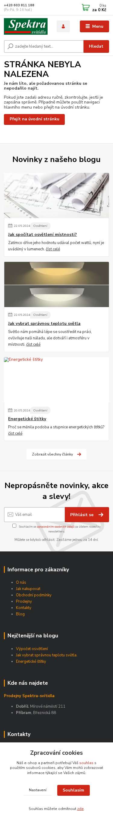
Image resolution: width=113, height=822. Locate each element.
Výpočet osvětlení (32, 649)
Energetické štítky (27, 419)
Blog (20, 614)
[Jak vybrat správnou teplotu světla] (56, 284)
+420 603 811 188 (19, 5)
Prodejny (24, 601)
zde (80, 808)
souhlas (86, 762)
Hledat (96, 46)
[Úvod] (26, 26)
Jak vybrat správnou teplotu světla (44, 323)
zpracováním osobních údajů (55, 526)
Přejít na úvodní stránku (34, 119)
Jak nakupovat (28, 589)
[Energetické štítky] (56, 379)
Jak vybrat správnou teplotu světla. (46, 655)
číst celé (53, 249)
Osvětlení (40, 226)
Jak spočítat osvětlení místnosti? (42, 234)
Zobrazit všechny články (52, 454)
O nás (21, 582)
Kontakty (23, 608)
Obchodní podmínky (34, 595)
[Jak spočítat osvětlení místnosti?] (56, 195)
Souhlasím (73, 790)
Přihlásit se (82, 515)
